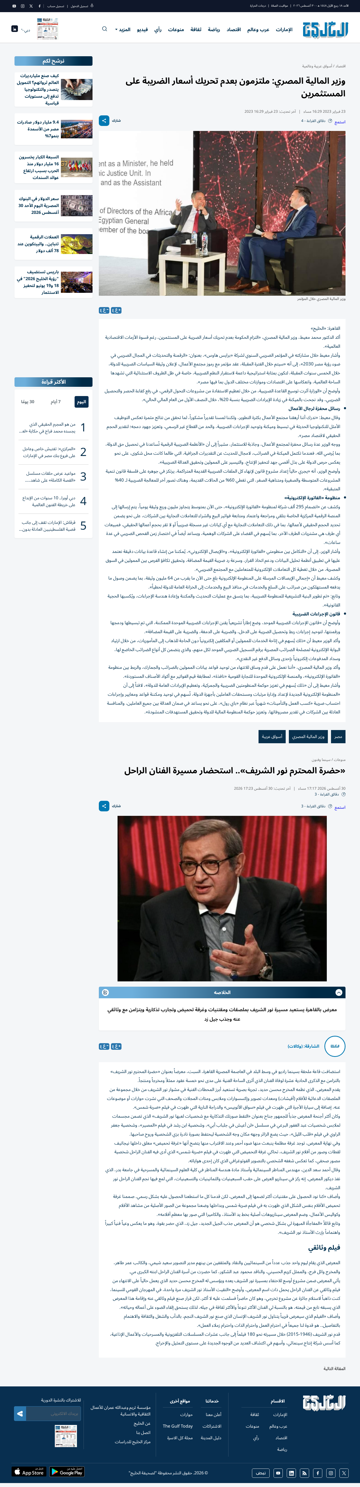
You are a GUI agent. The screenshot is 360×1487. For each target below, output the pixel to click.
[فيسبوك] (39, 6)
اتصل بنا (143, 1432)
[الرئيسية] (324, 1410)
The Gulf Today (178, 1426)
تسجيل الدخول (79, 6)
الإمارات (284, 30)
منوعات (176, 30)
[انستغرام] (23, 6)
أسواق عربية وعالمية (317, 66)
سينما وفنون (321, 760)
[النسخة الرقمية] (48, 30)
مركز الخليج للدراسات (132, 1441)
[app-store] (29, 1473)
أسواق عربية (272, 736)
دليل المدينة (211, 1437)
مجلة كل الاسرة (180, 1437)
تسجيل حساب (55, 6)
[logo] (326, 30)
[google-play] (67, 1473)
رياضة (214, 30)
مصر (338, 736)
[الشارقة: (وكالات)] (335, 1046)
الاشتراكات (212, 1426)
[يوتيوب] (14, 6)
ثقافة (196, 30)
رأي (158, 30)
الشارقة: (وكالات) (303, 1046)
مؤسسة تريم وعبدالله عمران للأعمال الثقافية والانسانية (120, 1411)
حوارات (186, 1414)
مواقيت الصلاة (279, 6)
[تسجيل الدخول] (92, 6)
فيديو (142, 30)
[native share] (104, 120)
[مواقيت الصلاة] (14, 30)
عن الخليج (142, 1423)
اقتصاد (234, 30)
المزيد (124, 30)
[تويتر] (31, 6)
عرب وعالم (258, 30)
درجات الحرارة (258, 6)
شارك (116, 120)
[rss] (304, 1473)
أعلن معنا (213, 1414)
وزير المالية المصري (308, 736)
